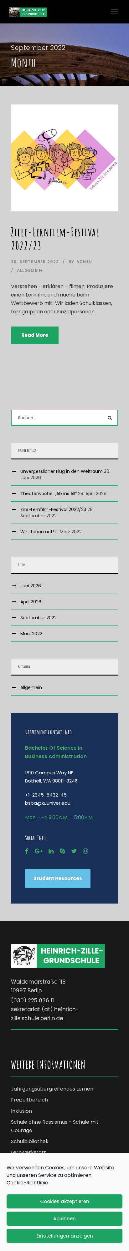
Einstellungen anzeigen (64, 1236)
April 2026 (30, 602)
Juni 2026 (30, 586)
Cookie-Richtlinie (27, 1182)
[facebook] (26, 851)
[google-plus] (38, 851)
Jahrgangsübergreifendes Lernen (52, 1088)
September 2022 (38, 618)
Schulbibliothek (30, 1141)
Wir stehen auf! (37, 532)
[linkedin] (51, 851)
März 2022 (31, 634)
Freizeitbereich (29, 1099)
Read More (34, 335)
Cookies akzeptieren (64, 1201)
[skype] (62, 851)
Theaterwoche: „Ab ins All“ (48, 493)
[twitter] (74, 851)
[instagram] (85, 851)
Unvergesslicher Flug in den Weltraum (61, 471)
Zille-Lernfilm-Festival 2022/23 (55, 239)
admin (84, 262)
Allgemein (29, 270)
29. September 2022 (35, 262)
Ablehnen (64, 1218)
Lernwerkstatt (28, 1152)
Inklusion (21, 1111)
